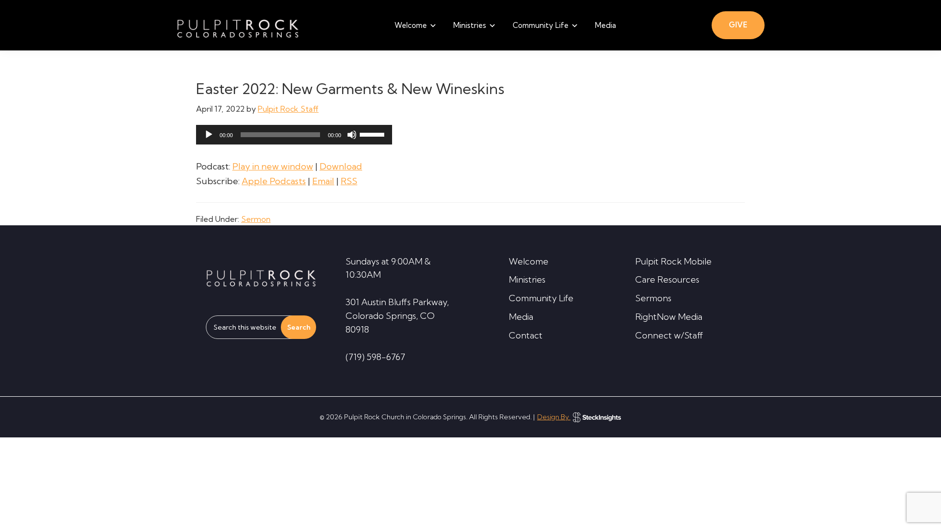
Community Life (541, 298)
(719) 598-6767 (375, 356)
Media (521, 316)
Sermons (653, 298)
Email (323, 181)
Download (341, 166)
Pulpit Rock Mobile (673, 261)
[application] (294, 134)
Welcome (528, 261)
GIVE (738, 24)
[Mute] (352, 135)
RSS (349, 181)
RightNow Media (668, 316)
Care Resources (667, 279)
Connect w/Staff (669, 335)
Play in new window (272, 166)
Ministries (527, 279)
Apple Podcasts (274, 181)
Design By (553, 416)
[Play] (209, 135)
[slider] (373, 134)
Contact (526, 335)
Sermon (256, 219)
